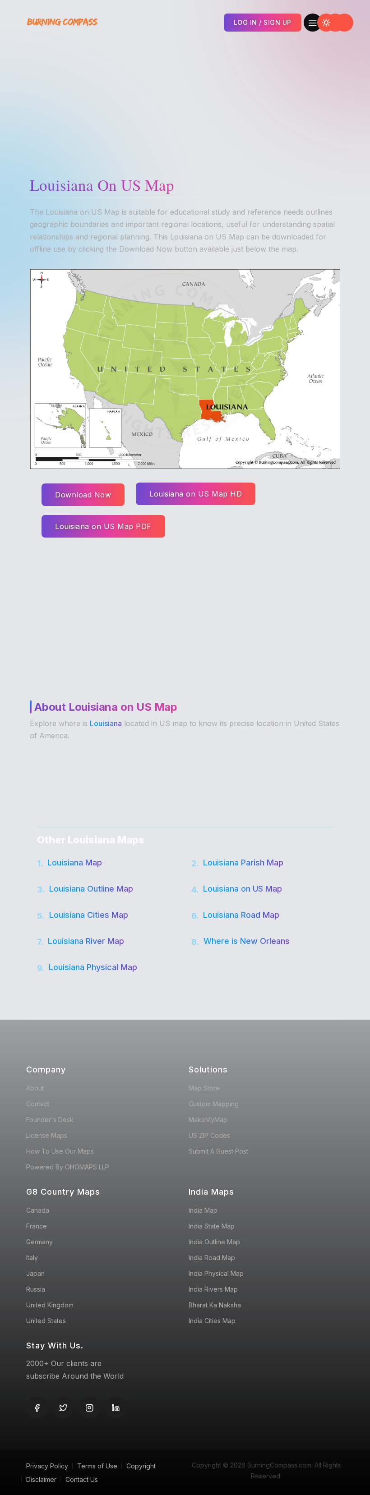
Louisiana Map (74, 862)
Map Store (204, 1088)
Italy (32, 1257)
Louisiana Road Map (241, 915)
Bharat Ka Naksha (215, 1305)
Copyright (141, 1466)
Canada (37, 1210)
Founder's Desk (50, 1119)
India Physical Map (216, 1273)
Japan (35, 1273)
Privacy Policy (47, 1466)
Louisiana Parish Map (243, 862)
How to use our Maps (60, 1151)
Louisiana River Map (86, 941)
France (36, 1226)
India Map (203, 1210)
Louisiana (106, 723)
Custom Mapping (214, 1104)
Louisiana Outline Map (91, 888)
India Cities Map (212, 1321)
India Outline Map (214, 1242)
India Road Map (212, 1257)
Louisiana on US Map (242, 888)
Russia (35, 1289)
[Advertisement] (187, 104)
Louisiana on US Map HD (195, 493)
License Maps (46, 1135)
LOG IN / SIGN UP (262, 22)
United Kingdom (50, 1305)
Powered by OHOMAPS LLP (67, 1167)
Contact (37, 1104)
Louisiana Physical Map (93, 967)
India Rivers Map (213, 1289)
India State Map (212, 1226)
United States (46, 1321)
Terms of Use (97, 1466)
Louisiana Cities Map (88, 915)
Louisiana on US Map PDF (103, 526)
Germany (39, 1242)
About (35, 1088)
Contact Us (81, 1479)
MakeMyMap (208, 1119)
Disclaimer (41, 1479)
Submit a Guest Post (218, 1151)
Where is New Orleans (247, 941)
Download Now (83, 494)
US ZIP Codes (209, 1135)
